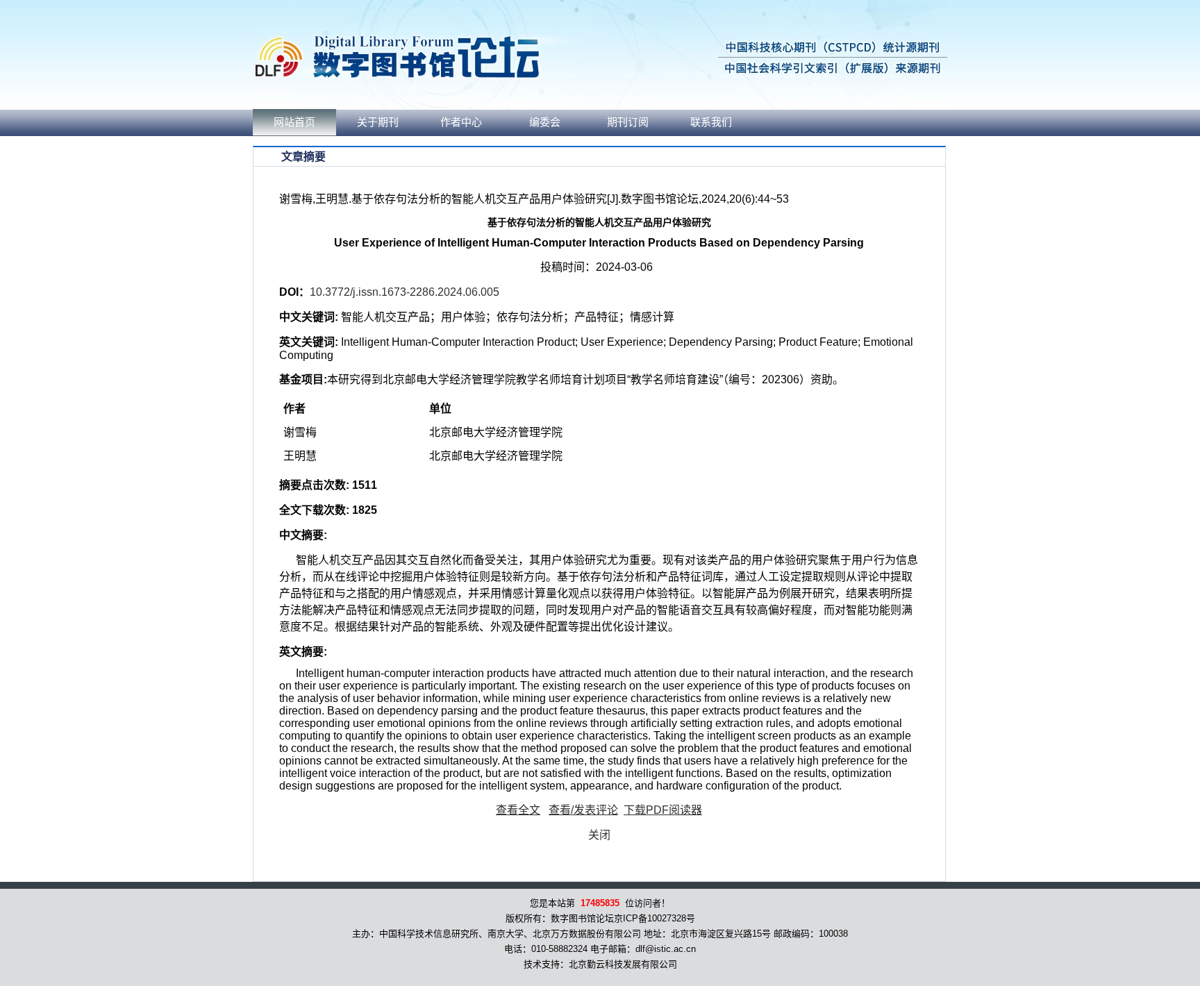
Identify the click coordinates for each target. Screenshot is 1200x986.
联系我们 (711, 122)
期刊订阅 (628, 122)
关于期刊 (378, 122)
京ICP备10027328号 (654, 918)
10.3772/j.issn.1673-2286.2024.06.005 (404, 292)
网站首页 (294, 122)
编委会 (544, 122)
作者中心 (461, 122)
